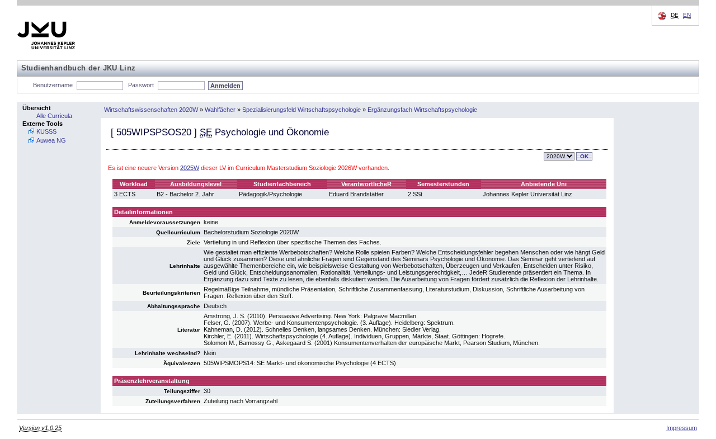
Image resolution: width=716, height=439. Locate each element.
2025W (189, 167)
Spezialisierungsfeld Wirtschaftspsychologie (301, 109)
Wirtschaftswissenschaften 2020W (151, 109)
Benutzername (53, 85)
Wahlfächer (220, 109)
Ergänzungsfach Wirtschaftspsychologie (422, 109)
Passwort (141, 85)
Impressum (681, 427)
